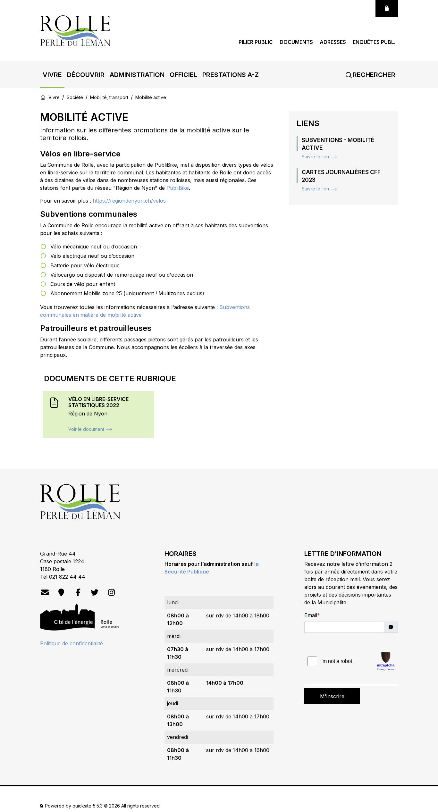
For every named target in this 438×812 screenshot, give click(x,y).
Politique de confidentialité (71, 643)
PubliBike (177, 188)
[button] (52, 74)
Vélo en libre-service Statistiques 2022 (98, 402)
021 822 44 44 (67, 576)
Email (310, 615)
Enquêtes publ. (374, 42)
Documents (296, 42)
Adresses (333, 42)
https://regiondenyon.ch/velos (130, 200)
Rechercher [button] (373, 75)
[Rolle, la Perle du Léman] (75, 30)
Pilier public (256, 42)
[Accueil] (43, 97)
